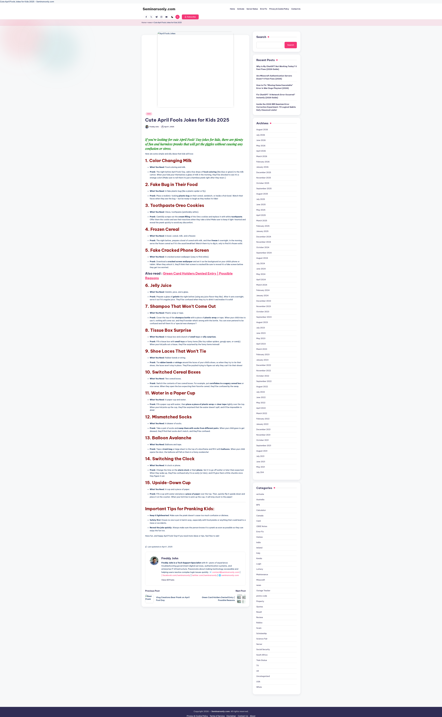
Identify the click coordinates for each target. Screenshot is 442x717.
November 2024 (263, 242)
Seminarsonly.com (159, 9)
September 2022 (264, 381)
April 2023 (261, 344)
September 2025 (264, 188)
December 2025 (263, 172)
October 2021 (262, 440)
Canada (259, 515)
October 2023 (262, 311)
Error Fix (260, 531)
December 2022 (263, 365)
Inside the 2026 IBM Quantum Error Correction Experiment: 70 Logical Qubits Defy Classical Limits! (276, 107)
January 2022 (262, 424)
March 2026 (261, 156)
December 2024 (263, 237)
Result (259, 612)
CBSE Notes (261, 526)
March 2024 (261, 285)
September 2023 (264, 317)
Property (260, 601)
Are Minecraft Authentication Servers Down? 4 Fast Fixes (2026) (274, 77)
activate (260, 494)
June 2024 (261, 269)
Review (259, 617)
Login (258, 564)
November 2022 (263, 370)
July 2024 (260, 263)
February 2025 (263, 226)
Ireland (259, 548)
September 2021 (263, 445)
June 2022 (261, 397)
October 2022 (262, 376)
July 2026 (260, 135)
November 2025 (263, 178)
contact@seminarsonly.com (225, 572)
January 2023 (262, 360)
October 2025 (262, 183)
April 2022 (261, 408)
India (258, 542)
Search (261, 37)
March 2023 (261, 349)
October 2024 (262, 247)
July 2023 (260, 328)
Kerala (259, 558)
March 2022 (261, 413)
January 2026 (262, 167)
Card (258, 521)
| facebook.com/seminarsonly (175, 575)
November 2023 (263, 306)
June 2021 (260, 461)
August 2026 (262, 129)
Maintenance (262, 574)
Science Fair (261, 639)
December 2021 (263, 429)
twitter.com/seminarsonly (204, 575)
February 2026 (263, 162)
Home (144, 22)
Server (259, 644)
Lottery (259, 569)
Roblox (259, 622)
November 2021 (263, 435)
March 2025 (261, 220)
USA (258, 681)
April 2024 (261, 279)
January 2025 (262, 231)
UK (257, 671)
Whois (259, 687)
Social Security (263, 649)
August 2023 (262, 322)
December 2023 (263, 301)
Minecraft (260, 580)
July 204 (260, 472)
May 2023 (260, 338)
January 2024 (262, 295)
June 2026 (261, 140)
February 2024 (263, 290)
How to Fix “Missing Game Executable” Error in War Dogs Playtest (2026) (274, 86)
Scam (258, 628)
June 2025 (261, 204)
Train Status (261, 660)
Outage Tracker (263, 590)
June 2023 (261, 333)
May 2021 (260, 467)
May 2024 (260, 274)
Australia (260, 499)
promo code (261, 596)
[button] (190, 16)
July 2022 (260, 392)
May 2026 (260, 145)
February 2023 (263, 354)
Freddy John (169, 558)
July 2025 (260, 199)
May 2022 (260, 402)
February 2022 (262, 419)
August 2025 (262, 194)
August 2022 (262, 386)
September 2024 (264, 253)
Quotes (259, 607)
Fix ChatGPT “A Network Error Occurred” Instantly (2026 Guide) (275, 96)
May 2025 (260, 210)
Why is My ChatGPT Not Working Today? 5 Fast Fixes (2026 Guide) (276, 67)
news (150, 22)
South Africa (261, 655)
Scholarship (261, 633)
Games (259, 537)
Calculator (261, 510)
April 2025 (261, 215)
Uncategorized (263, 676)
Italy (258, 553)
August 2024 (262, 258)
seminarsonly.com (230, 575)
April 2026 (261, 151)
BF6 (258, 505)
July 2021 (260, 456)
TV (257, 665)
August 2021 (261, 451)
